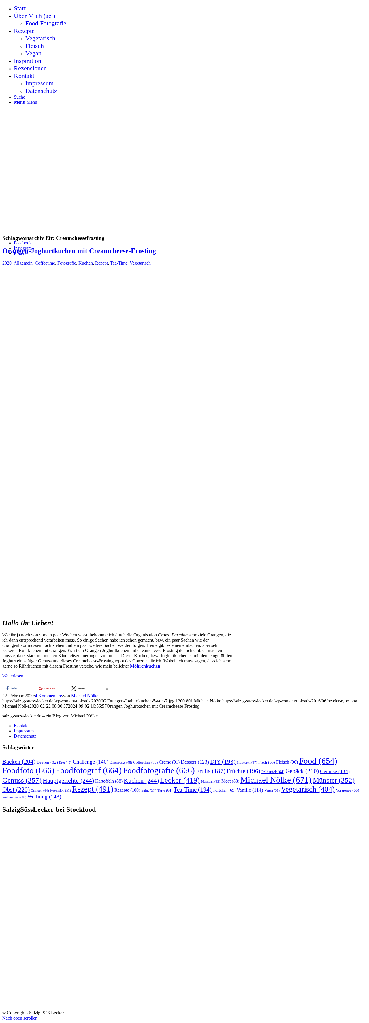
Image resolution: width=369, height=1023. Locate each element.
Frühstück (272, 772)
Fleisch (287, 762)
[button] (19, 688)
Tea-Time (118, 263)
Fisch (266, 762)
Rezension (60, 790)
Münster (334, 780)
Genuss (22, 780)
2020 (7, 263)
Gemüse (335, 771)
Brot (65, 762)
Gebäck (302, 771)
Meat (230, 781)
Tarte (164, 790)
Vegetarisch (140, 263)
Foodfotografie (159, 770)
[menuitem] (190, 8)
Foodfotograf (89, 770)
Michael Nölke (84, 695)
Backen (18, 761)
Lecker (180, 780)
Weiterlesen (12, 675)
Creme (169, 762)
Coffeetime (45, 263)
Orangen (40, 790)
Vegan (272, 790)
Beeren (47, 762)
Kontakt (21, 725)
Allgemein (23, 263)
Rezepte (127, 790)
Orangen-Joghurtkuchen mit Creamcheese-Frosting (79, 251)
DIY (223, 761)
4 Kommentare (48, 695)
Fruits (210, 771)
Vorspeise (347, 790)
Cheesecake (121, 762)
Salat (148, 790)
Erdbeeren (247, 762)
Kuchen (85, 263)
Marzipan (210, 781)
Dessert (195, 762)
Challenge (90, 762)
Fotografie (66, 263)
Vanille (250, 790)
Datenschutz (25, 736)
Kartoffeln (109, 781)
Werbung (44, 797)
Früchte (243, 771)
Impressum (24, 730)
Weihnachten (14, 797)
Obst (16, 789)
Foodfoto (28, 770)
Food (318, 760)
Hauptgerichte (68, 780)
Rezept (101, 263)
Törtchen (224, 790)
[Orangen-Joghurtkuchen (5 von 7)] (117, 609)
